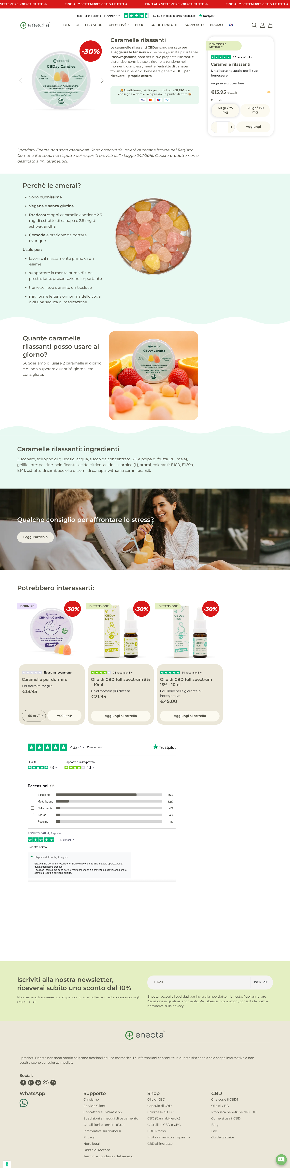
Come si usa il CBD (225, 1118)
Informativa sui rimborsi (102, 1131)
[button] (102, 80)
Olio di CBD (156, 1099)
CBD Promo (156, 1131)
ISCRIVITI (261, 982)
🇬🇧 (231, 25)
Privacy (89, 1137)
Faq (214, 1131)
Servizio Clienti (94, 1106)
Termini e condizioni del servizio (108, 1156)
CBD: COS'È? (119, 25)
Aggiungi (253, 127)
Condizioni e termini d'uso (103, 1125)
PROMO (216, 25)
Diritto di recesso (96, 1150)
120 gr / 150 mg (255, 110)
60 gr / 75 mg (225, 110)
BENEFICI (71, 25)
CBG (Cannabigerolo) (163, 1118)
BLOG (139, 25)
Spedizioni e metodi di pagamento (110, 1118)
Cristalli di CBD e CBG (164, 1125)
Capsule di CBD (159, 1106)
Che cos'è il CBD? (224, 1099)
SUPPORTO (194, 25)
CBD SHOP (93, 25)
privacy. (178, 1006)
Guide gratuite (222, 1137)
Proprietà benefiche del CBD (233, 1112)
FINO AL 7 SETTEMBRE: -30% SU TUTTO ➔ (96, 4)
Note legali (91, 1144)
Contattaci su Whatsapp (102, 1112)
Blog (215, 1125)
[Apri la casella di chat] (281, 1159)
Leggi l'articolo (35, 537)
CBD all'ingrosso (160, 1144)
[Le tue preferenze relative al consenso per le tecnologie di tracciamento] (7, 1164)
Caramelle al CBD (160, 1112)
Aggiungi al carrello (121, 716)
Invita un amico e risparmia (168, 1137)
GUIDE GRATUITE (165, 25)
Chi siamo (91, 1099)
